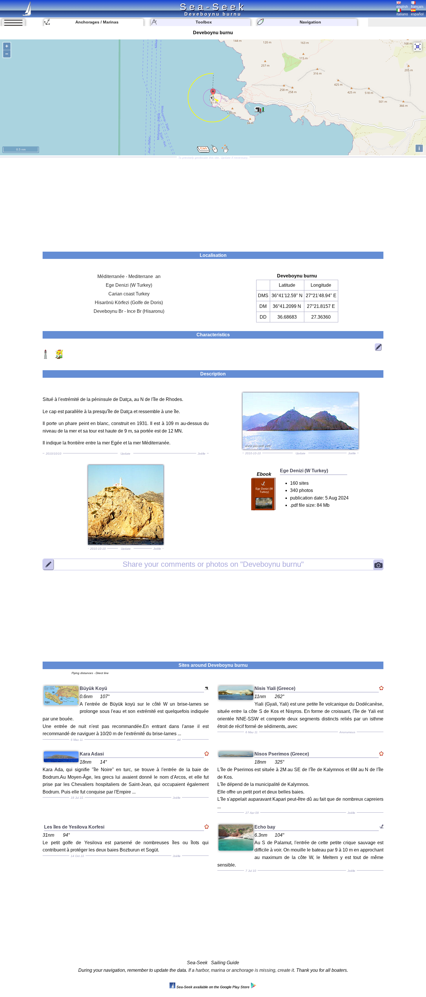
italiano (402, 14)
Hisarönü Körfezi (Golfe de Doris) (129, 302)
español (417, 14)
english (402, 7)
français (417, 7)
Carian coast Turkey (129, 293)
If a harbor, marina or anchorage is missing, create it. (241, 970)
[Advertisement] (213, 202)
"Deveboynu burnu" (213, 564)
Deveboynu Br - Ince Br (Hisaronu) (129, 311)
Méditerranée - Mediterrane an (129, 276)
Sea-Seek (213, 6)
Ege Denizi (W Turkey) (129, 285)
